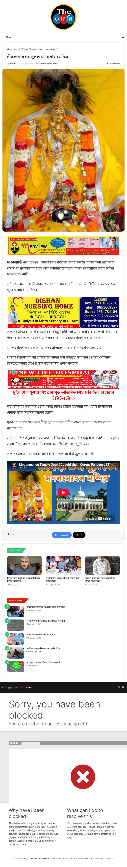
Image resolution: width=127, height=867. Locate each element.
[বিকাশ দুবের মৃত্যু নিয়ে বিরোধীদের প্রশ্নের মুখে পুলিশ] (102, 565)
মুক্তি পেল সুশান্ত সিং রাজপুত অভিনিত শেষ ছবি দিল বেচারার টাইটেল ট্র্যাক (63, 395)
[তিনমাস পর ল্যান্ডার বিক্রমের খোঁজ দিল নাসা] (15, 625)
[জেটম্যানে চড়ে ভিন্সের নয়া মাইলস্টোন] (15, 653)
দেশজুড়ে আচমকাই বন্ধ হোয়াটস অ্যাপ (43, 662)
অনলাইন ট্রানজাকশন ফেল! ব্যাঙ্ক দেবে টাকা (45, 607)
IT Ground (27, 687)
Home (12, 49)
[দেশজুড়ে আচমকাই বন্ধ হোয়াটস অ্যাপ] (15, 666)
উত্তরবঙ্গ (25, 49)
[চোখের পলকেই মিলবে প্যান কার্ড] (15, 639)
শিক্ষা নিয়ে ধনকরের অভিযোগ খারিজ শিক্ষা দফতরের (23, 579)
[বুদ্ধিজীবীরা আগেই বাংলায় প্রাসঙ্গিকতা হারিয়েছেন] (63, 565)
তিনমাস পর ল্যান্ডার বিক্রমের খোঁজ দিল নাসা (46, 621)
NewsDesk (14, 63)
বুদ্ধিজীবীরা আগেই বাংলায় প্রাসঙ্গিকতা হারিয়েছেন (62, 579)
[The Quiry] (63, 17)
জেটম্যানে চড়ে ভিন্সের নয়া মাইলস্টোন (43, 648)
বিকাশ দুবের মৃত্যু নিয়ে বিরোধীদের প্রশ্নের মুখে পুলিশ (100, 579)
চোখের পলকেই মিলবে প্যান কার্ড (40, 635)
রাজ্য (18, 49)
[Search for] (123, 37)
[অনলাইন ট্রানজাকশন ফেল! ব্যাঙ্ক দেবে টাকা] (15, 611)
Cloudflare (109, 858)
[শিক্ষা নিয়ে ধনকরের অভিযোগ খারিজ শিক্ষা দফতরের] (24, 565)
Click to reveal (68, 858)
